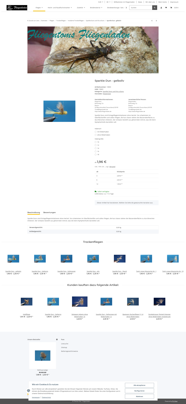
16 (98, 151)
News (140, 2)
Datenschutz (46, 397)
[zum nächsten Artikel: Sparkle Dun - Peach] (156, 20)
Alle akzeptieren (139, 385)
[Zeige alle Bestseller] (57, 339)
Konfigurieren (139, 391)
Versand (112, 167)
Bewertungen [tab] (49, 212)
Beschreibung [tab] (33, 212)
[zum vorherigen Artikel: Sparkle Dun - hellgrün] (152, 20)
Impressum (36, 397)
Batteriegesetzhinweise (69, 351)
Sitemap (64, 347)
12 (98, 145)
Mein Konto (162, 2)
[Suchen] (154, 7)
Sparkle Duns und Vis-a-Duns (113, 91)
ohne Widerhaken (103, 135)
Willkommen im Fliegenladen (124, 2)
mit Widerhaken (103, 132)
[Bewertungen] (42, 372)
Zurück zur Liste (34, 21)
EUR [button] (99, 2)
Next (181, 263)
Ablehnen (139, 396)
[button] (161, 7)
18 (98, 154)
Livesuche (64, 344)
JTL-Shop (174, 401)
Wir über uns (150, 2)
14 (98, 148)
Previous (5, 263)
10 (98, 142)
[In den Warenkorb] (29, 78)
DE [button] (107, 2)
